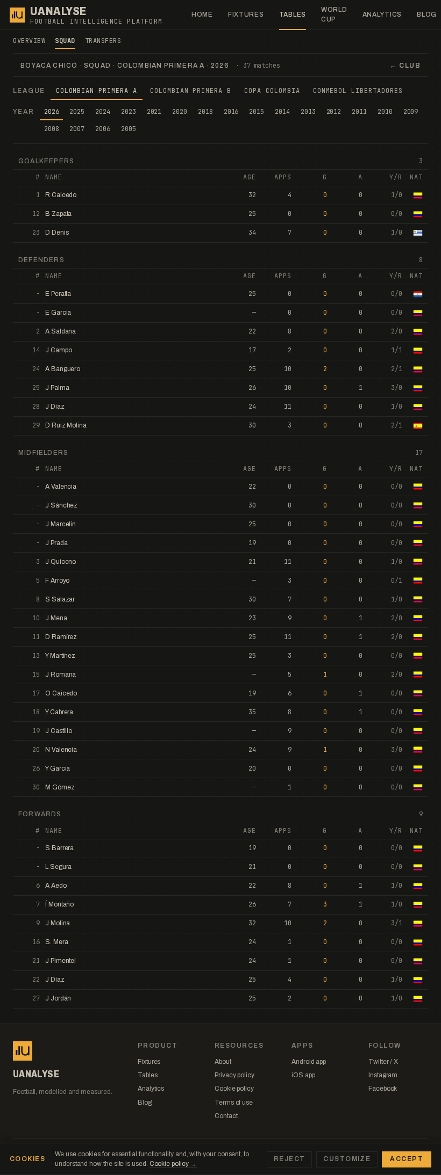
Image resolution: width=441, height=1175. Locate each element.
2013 (308, 111)
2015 (256, 111)
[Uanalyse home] (17, 15)
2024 (102, 111)
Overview (29, 41)
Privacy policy (234, 1075)
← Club (405, 65)
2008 (51, 129)
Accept (406, 1159)
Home (202, 14)
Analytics (382, 14)
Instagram (382, 1075)
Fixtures (246, 14)
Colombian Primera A (96, 90)
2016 (231, 111)
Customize (347, 1159)
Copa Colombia (272, 90)
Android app (308, 1061)
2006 (102, 129)
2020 (179, 111)
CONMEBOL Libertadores (358, 90)
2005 (128, 129)
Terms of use (234, 1102)
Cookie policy (234, 1088)
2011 (359, 111)
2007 (76, 129)
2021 (154, 111)
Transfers (103, 41)
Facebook (382, 1088)
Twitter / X (383, 1061)
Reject (289, 1159)
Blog (145, 1102)
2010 (385, 111)
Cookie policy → (173, 1163)
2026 (51, 111)
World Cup (334, 14)
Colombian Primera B (190, 90)
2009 (410, 111)
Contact (226, 1116)
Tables (292, 14)
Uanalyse (58, 11)
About (223, 1061)
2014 (282, 111)
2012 (334, 111)
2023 (128, 111)
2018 (205, 111)
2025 (76, 111)
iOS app (303, 1075)
